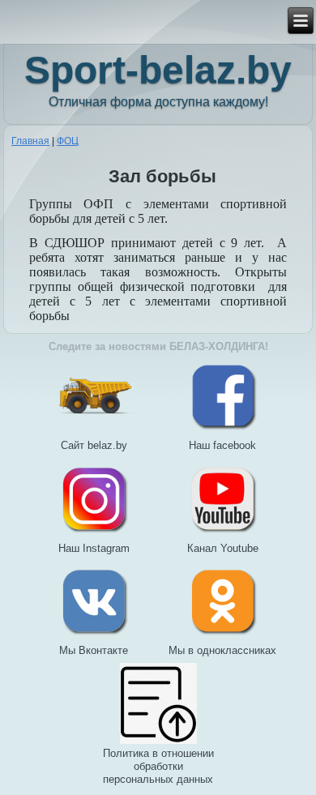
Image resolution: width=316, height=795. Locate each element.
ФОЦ (68, 141)
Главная (30, 141)
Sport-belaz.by (158, 70)
